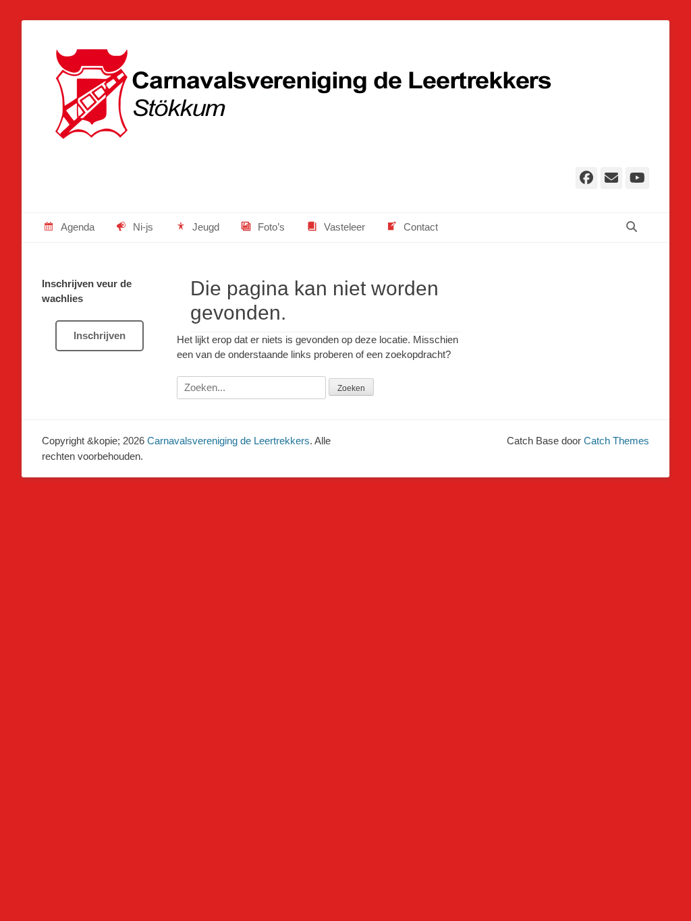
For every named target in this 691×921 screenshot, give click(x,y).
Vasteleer (344, 227)
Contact (421, 227)
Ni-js (143, 227)
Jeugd (205, 227)
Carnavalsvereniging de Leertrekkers (228, 440)
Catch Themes (616, 440)
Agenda (77, 227)
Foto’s (271, 227)
